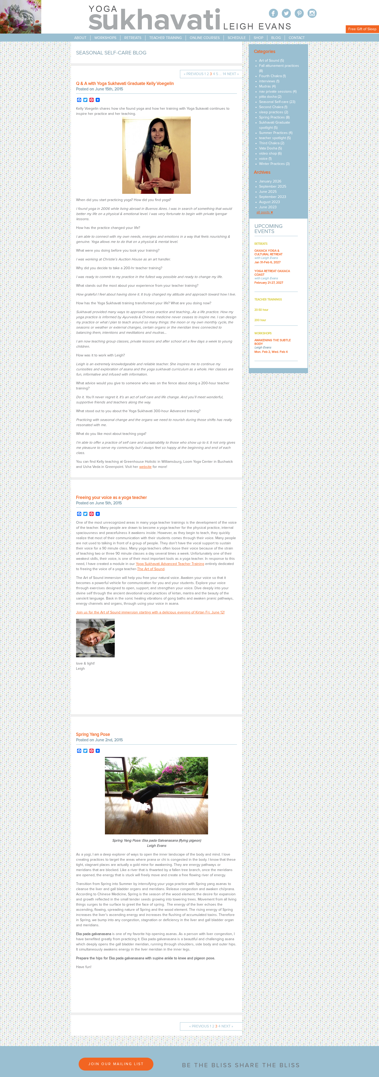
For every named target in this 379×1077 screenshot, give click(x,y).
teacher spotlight (272, 138)
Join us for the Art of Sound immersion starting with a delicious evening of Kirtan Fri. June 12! (150, 612)
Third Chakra (269, 143)
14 (224, 74)
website (145, 467)
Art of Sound (269, 60)
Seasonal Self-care (274, 102)
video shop (268, 153)
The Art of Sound (150, 569)
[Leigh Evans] (95, 656)
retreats (132, 38)
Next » (233, 74)
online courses (205, 38)
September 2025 (272, 186)
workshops (105, 38)
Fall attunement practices (279, 66)
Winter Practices (272, 164)
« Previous (193, 74)
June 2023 (268, 207)
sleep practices (271, 112)
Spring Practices (272, 117)
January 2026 (270, 181)
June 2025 (268, 192)
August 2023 (269, 202)
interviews (267, 81)
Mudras (265, 86)
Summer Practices (273, 133)
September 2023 (272, 197)
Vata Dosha (268, 148)
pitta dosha (268, 97)
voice (263, 159)
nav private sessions (275, 91)
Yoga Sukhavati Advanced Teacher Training (170, 564)
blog (276, 38)
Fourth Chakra (270, 76)
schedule (237, 38)
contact (297, 38)
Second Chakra (271, 107)
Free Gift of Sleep (362, 29)
